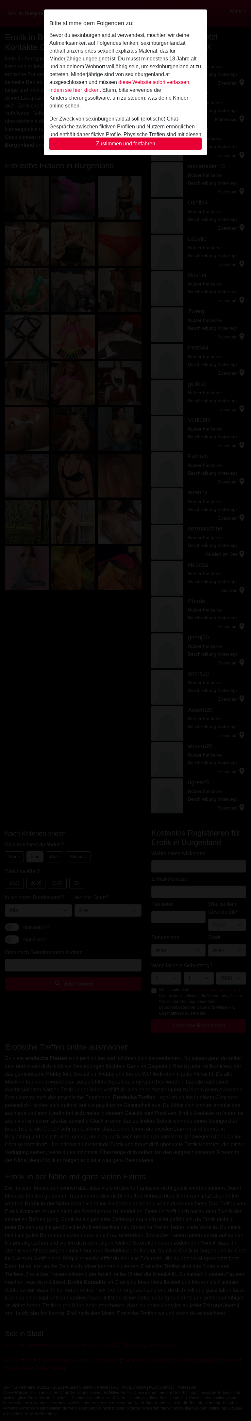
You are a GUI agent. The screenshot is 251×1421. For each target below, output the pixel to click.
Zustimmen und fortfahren (125, 143)
